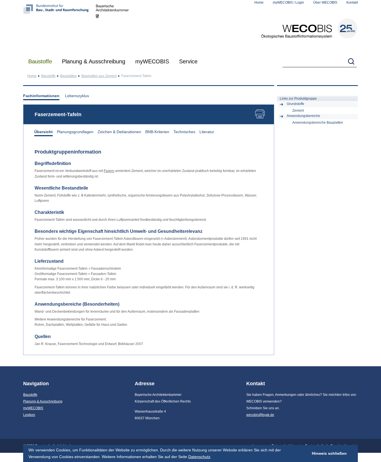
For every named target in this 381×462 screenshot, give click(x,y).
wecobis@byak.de (260, 415)
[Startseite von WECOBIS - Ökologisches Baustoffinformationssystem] (309, 28)
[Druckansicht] (261, 114)
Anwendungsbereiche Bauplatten (317, 123)
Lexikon (29, 415)
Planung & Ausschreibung (93, 61)
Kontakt (352, 2)
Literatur (206, 132)
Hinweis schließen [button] (329, 453)
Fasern (109, 171)
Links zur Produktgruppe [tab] (298, 98)
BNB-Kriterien (157, 132)
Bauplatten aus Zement (99, 76)
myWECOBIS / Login (288, 2)
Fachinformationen (41, 96)
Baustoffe (40, 61)
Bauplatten (68, 76)
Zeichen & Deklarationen (119, 132)
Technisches (184, 132)
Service (188, 61)
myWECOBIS (152, 61)
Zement (298, 110)
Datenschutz (199, 456)
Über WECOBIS (325, 2)
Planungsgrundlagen (75, 132)
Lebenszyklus (77, 96)
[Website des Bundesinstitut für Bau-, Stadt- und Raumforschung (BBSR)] (59, 26)
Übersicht (43, 132)
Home (259, 2)
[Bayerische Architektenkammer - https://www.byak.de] (112, 26)
